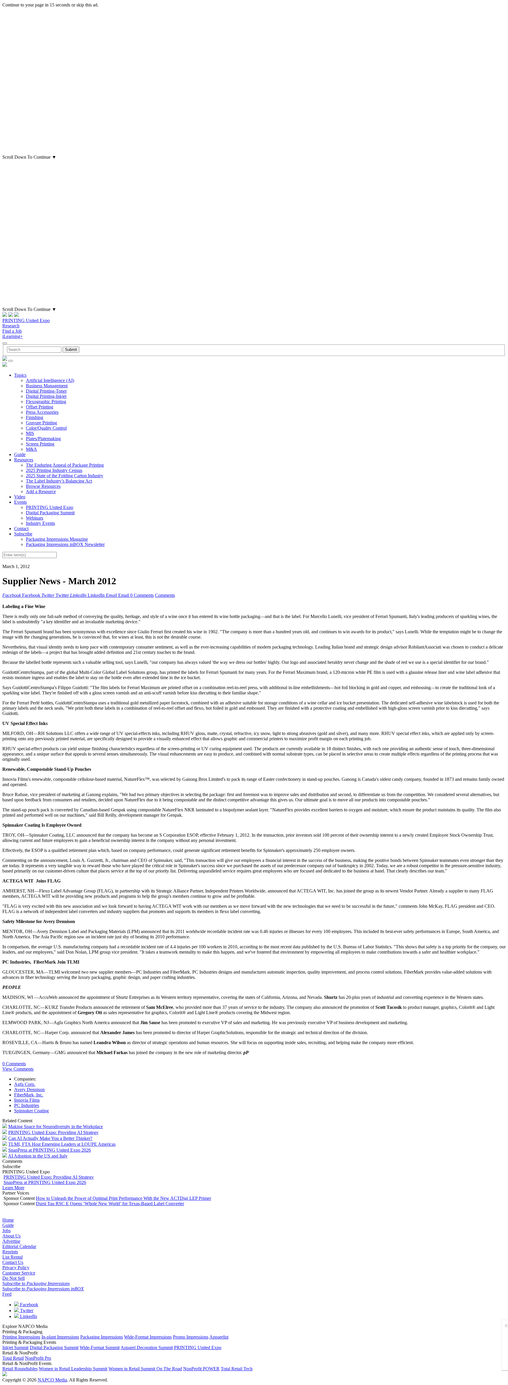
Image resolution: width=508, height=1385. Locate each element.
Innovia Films (27, 1100)
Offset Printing (39, 406)
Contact (21, 528)
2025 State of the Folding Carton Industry (64, 475)
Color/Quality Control (46, 428)
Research (10, 325)
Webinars (34, 517)
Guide (20, 454)
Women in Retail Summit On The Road (145, 1368)
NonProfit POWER (201, 1368)
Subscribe (23, 533)
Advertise (11, 1241)
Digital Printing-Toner (46, 390)
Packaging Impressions (101, 1336)
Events (20, 502)
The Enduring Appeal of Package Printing (65, 465)
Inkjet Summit (15, 1347)
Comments (165, 595)
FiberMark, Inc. (28, 1094)
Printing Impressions (21, 1336)
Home (8, 1219)
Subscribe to (36, 1283)
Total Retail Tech (237, 1368)
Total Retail (13, 1358)
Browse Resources (43, 486)
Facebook (28, 1304)
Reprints (10, 1251)
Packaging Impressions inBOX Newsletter (65, 544)
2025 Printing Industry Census (54, 470)
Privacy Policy (15, 1267)
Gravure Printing (41, 422)
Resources (23, 459)
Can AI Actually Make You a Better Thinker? (50, 1138)
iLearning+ (12, 336)
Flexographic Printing (46, 401)
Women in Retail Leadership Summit (73, 1368)
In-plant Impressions (60, 1336)
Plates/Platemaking (43, 438)
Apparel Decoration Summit (147, 1347)
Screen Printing (40, 443)
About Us (11, 1235)
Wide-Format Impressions (148, 1336)
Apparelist (218, 1336)
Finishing (34, 417)
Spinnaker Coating (31, 1110)
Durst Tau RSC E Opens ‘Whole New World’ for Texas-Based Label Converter (110, 1203)
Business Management (47, 385)
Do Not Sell (13, 1278)
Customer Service (18, 1272)
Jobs (6, 1230)
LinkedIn (28, 1316)
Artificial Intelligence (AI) (50, 380)
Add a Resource (41, 491)
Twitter (26, 1310)
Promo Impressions (190, 1336)
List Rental (12, 1257)
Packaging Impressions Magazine (57, 539)
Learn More (13, 1187)
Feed (6, 1294)
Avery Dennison (29, 1089)
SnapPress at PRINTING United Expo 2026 (49, 1150)
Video (19, 496)
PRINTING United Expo (26, 320)
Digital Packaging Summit (50, 512)
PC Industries (26, 1105)
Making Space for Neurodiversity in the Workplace (55, 1126)
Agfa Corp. (24, 1084)
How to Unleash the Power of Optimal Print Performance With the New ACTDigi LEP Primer (123, 1198)
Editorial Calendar (19, 1246)
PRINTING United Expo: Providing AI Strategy (53, 1132)
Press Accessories (42, 412)
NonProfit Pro (38, 1358)
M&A (31, 449)
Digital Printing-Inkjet (46, 396)
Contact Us (12, 1262)
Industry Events (40, 523)
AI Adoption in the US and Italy (38, 1155)
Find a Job (12, 331)
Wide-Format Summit (100, 1347)
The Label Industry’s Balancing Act (59, 480)
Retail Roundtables (20, 1368)
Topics (20, 375)
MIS (30, 433)
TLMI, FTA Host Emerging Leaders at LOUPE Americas (62, 1144)
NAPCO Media (52, 1379)
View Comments (18, 1068)
